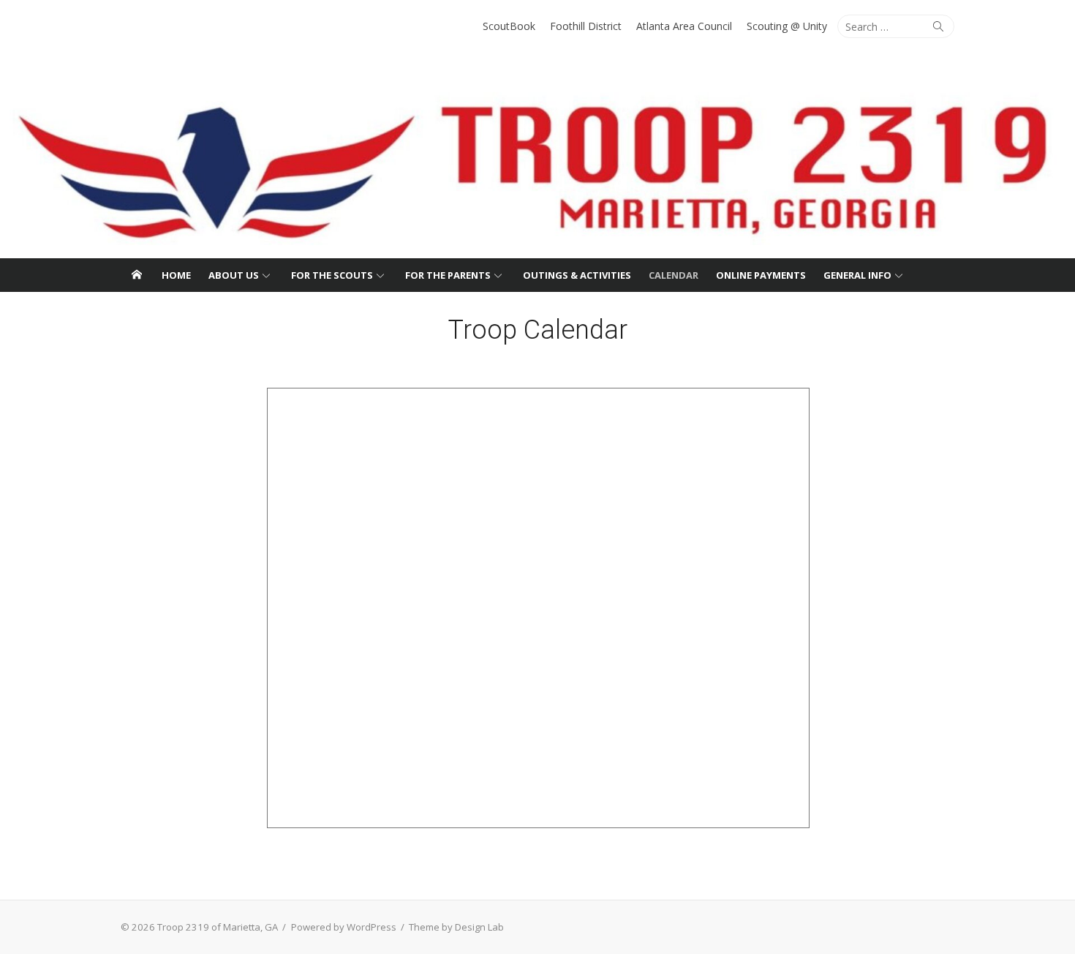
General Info (857, 275)
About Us (233, 275)
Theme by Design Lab (456, 927)
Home (176, 275)
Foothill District (586, 26)
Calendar (673, 275)
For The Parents (448, 275)
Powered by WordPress (343, 927)
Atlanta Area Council (684, 26)
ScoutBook (509, 26)
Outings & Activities (577, 275)
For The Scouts (332, 275)
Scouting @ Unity (787, 26)
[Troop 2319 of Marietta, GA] (537, 157)
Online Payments (761, 275)
